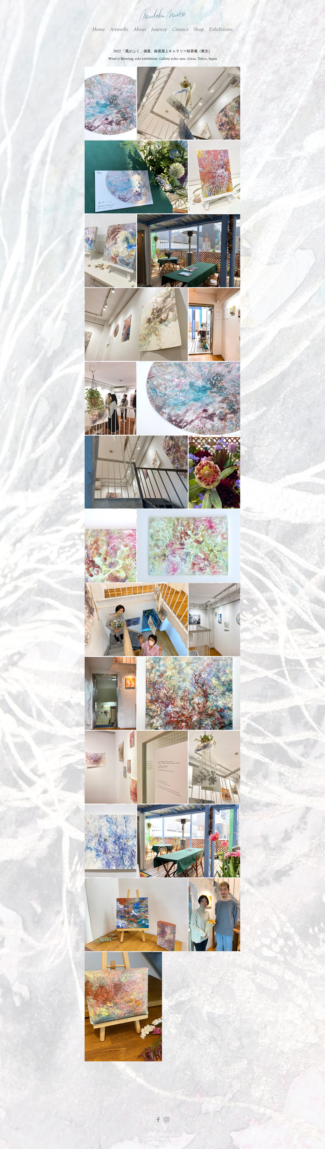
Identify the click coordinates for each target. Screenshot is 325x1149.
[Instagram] (166, 1119)
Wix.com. (183, 1147)
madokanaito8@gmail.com (162, 1138)
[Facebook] (158, 1119)
